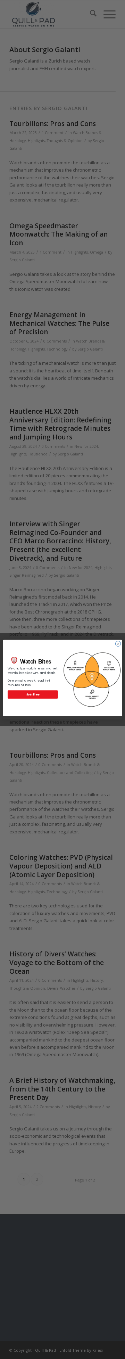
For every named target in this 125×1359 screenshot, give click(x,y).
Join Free (33, 694)
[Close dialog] (117, 643)
